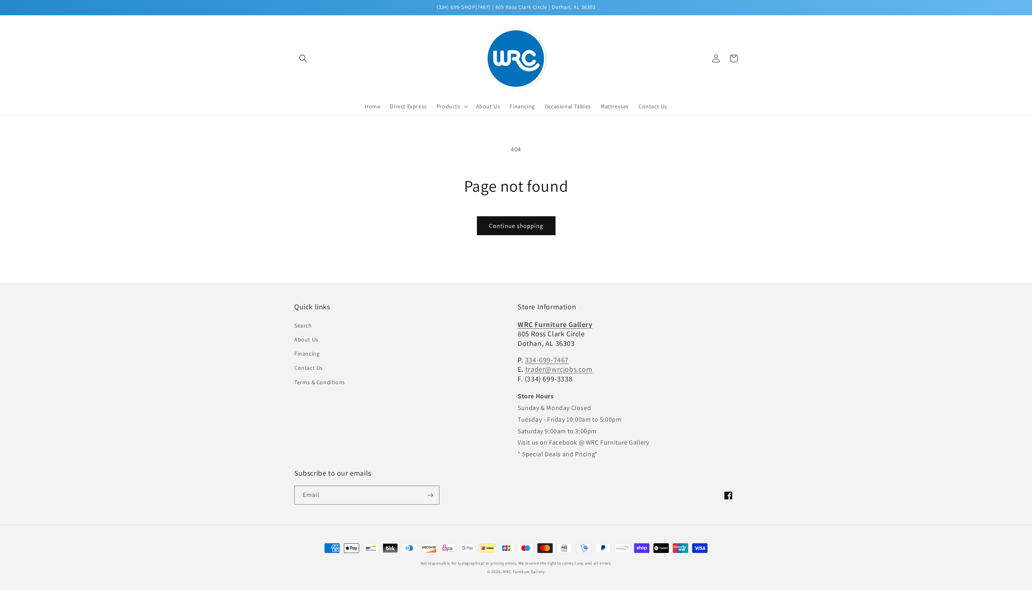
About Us (306, 339)
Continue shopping (516, 226)
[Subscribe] (430, 495)
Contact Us (308, 367)
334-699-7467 (547, 359)
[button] (303, 58)
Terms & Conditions (319, 382)
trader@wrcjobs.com (559, 369)
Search (303, 325)
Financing (306, 353)
